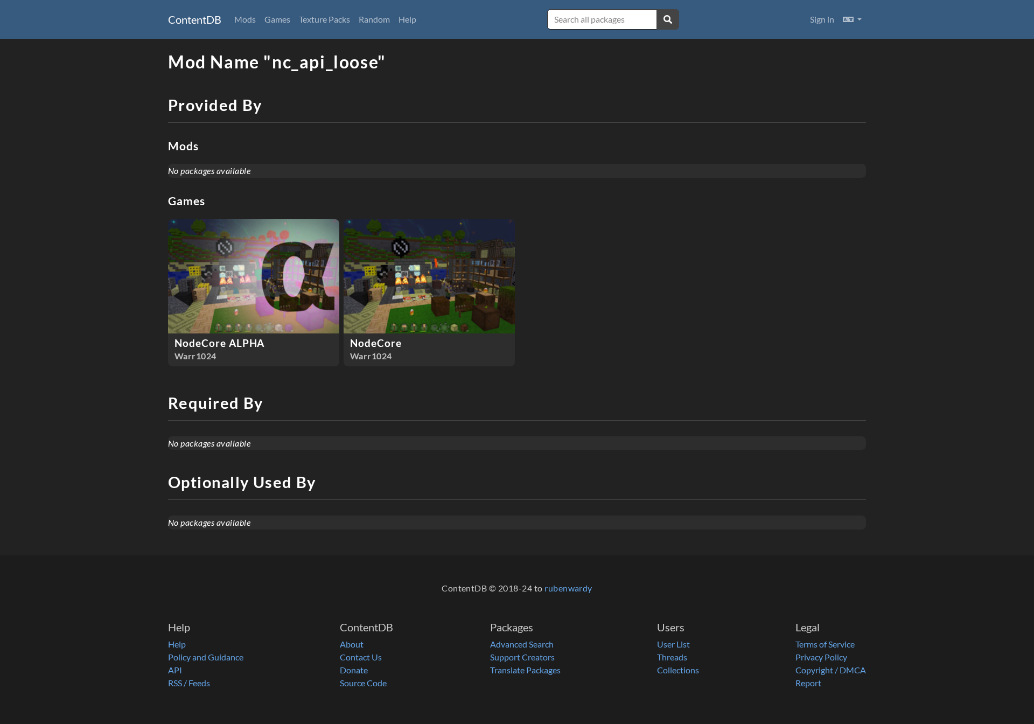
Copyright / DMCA (830, 670)
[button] (852, 19)
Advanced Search (522, 644)
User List (673, 644)
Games (277, 19)
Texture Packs (324, 19)
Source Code (363, 683)
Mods (245, 19)
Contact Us (361, 657)
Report (808, 683)
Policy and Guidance (205, 657)
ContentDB (194, 19)
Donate (354, 670)
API (175, 670)
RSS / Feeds (189, 683)
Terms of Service (825, 644)
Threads (672, 657)
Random (374, 19)
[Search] (667, 19)
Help (407, 19)
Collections (678, 670)
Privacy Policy (821, 657)
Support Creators (522, 657)
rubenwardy (568, 588)
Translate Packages (525, 670)
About (352, 644)
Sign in (822, 19)
